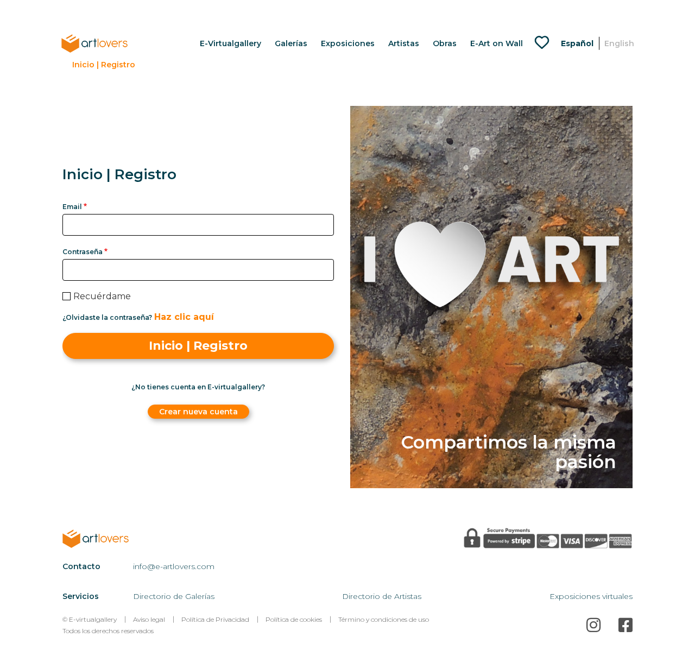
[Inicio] (108, 538)
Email (72, 207)
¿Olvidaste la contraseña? (107, 317)
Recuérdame (102, 296)
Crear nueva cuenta (198, 412)
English (619, 43)
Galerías (291, 43)
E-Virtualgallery (230, 43)
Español (577, 43)
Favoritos (544, 43)
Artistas (403, 43)
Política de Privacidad (215, 619)
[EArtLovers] (94, 43)
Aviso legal (149, 619)
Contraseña (82, 252)
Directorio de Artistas (381, 596)
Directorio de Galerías (173, 596)
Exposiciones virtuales (591, 596)
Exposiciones (348, 43)
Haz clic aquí (184, 317)
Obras (445, 43)
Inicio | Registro (103, 65)
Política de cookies (294, 619)
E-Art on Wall (496, 43)
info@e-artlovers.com (173, 566)
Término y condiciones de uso (383, 619)
